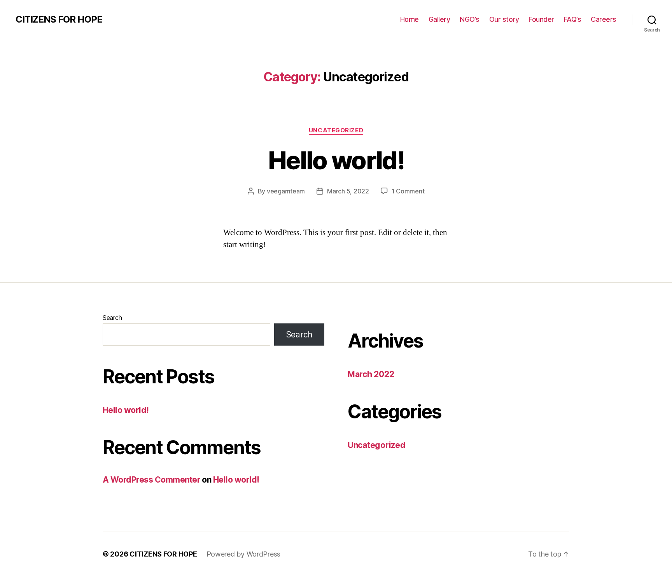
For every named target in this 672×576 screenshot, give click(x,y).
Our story (504, 19)
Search (112, 317)
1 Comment (408, 191)
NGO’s (470, 19)
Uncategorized (336, 130)
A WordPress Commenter (151, 480)
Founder (541, 19)
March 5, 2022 (348, 191)
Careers (603, 19)
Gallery (439, 19)
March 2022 (371, 374)
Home (409, 19)
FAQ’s (572, 19)
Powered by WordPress (243, 554)
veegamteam (286, 191)
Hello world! (336, 160)
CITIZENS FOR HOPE (59, 19)
